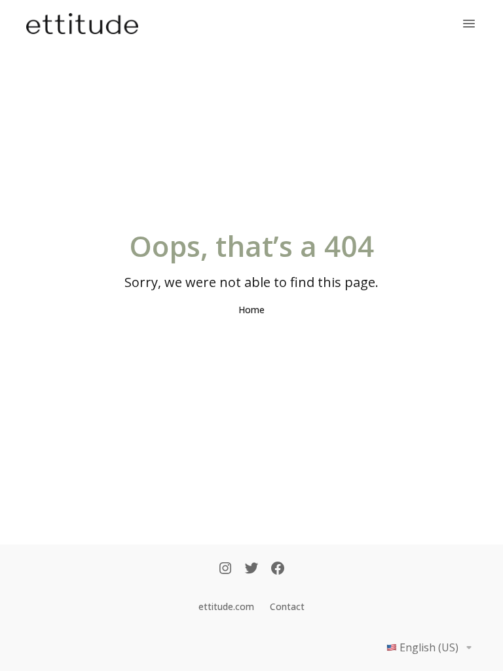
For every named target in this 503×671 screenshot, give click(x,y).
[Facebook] (278, 569)
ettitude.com (226, 606)
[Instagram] (225, 569)
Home (251, 309)
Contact (287, 606)
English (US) (429, 647)
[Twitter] (251, 569)
